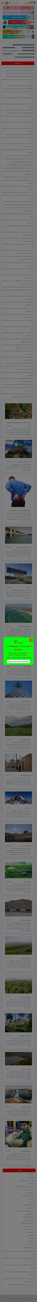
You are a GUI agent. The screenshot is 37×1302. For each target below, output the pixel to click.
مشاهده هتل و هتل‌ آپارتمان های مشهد (18, 661)
